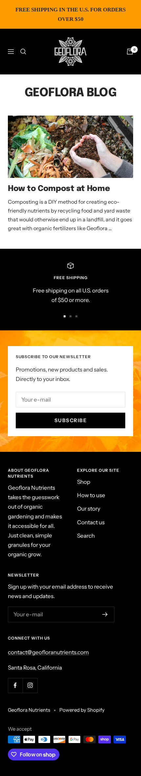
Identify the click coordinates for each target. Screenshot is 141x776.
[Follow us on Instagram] (30, 685)
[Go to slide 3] (76, 316)
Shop (83, 482)
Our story (88, 508)
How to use (91, 495)
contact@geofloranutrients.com (48, 652)
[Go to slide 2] (70, 316)
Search (86, 535)
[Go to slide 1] (65, 316)
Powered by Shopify (82, 710)
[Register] (105, 614)
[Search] (23, 52)
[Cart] (130, 52)
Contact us (91, 522)
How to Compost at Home (59, 189)
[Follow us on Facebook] (15, 685)
